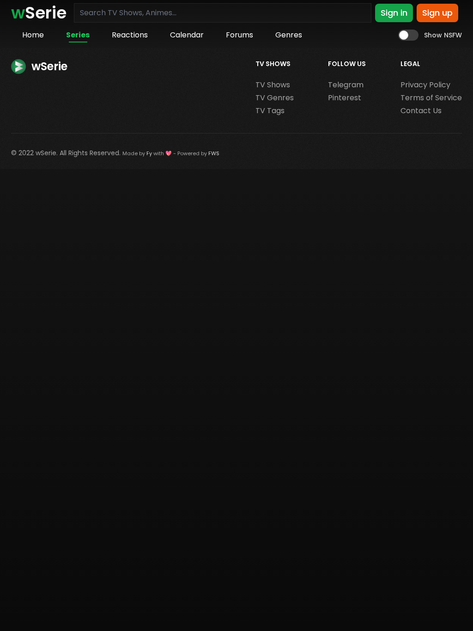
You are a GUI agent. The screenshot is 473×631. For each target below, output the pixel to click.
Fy (149, 153)
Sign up (437, 12)
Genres (288, 35)
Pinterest (344, 97)
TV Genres (274, 97)
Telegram (346, 84)
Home (33, 35)
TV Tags (270, 110)
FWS (213, 153)
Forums (239, 35)
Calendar (187, 35)
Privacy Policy (425, 84)
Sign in (394, 12)
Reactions (130, 35)
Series (78, 35)
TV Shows (272, 84)
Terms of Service (431, 97)
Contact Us (421, 110)
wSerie (46, 153)
